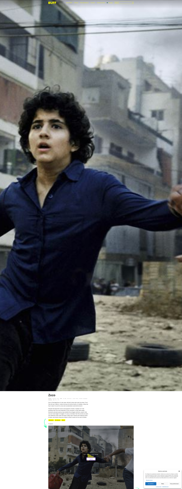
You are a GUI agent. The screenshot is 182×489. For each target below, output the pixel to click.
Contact (93, 2)
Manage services (149, 480)
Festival (76, 2)
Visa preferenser (174, 483)
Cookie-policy (159, 486)
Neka (162, 483)
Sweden (49, 398)
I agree (91, 459)
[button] (179, 471)
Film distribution (84, 2)
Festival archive (101, 2)
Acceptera (151, 483)
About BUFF (69, 2)
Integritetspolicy (165, 486)
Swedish (50, 399)
